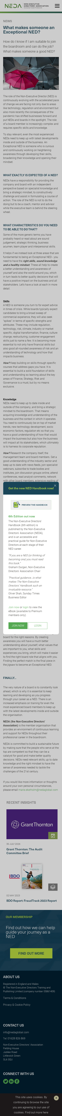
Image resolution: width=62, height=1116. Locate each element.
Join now (13, 607)
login (26, 607)
